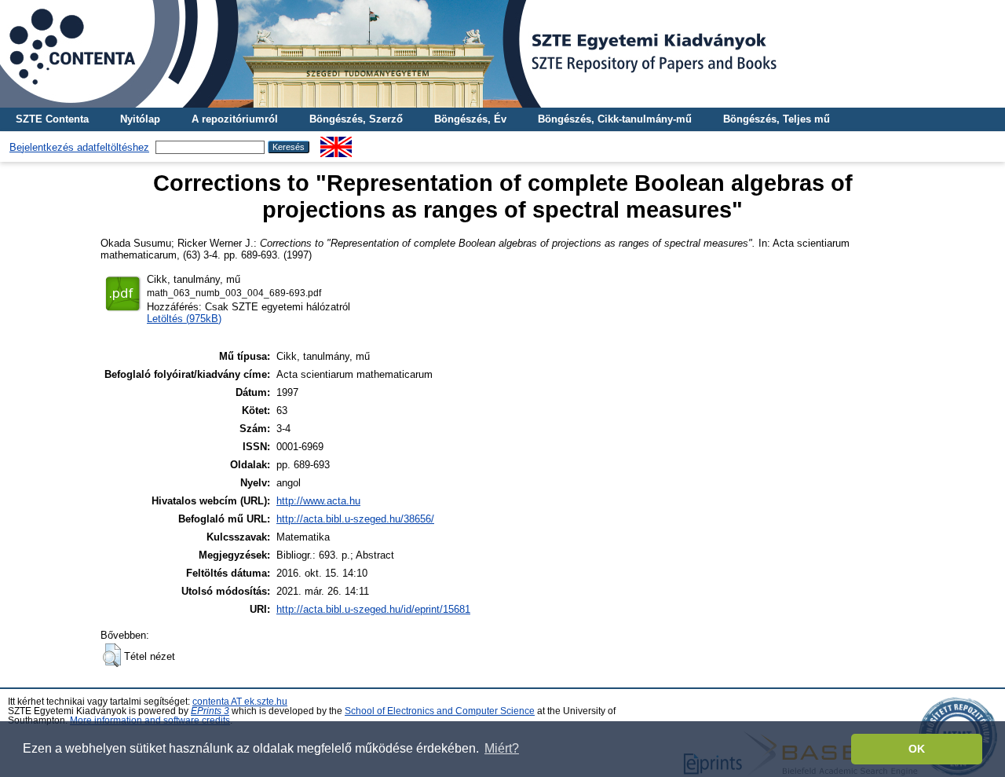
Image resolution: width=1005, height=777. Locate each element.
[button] (112, 655)
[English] (336, 142)
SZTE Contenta (52, 119)
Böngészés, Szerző (356, 119)
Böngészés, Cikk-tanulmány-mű (615, 119)
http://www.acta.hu (318, 501)
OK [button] (916, 748)
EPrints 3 (210, 711)
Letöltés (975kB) (184, 318)
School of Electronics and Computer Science (440, 711)
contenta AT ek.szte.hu (239, 701)
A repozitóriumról (235, 119)
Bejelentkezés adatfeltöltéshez (79, 147)
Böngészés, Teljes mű (776, 119)
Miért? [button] (501, 748)
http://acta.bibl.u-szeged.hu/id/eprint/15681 (373, 609)
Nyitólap (140, 119)
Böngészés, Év (470, 119)
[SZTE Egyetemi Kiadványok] (502, 54)
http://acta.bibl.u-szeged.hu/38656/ (355, 519)
